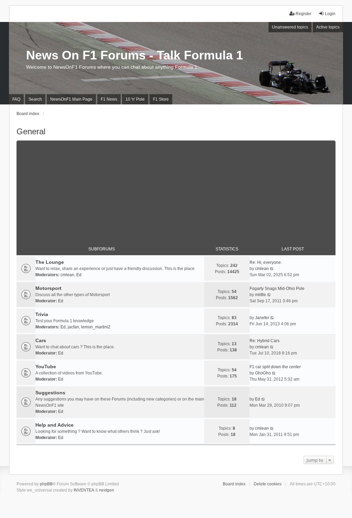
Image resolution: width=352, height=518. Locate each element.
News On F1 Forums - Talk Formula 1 (134, 55)
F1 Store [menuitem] (161, 99)
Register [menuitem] (303, 13)
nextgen (106, 490)
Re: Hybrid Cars (264, 340)
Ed (78, 274)
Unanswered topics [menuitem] (290, 27)
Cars (40, 340)
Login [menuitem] (330, 13)
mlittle (260, 294)
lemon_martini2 (95, 327)
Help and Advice (54, 425)
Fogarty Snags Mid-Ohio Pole (277, 288)
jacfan (73, 327)
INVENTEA (84, 490)
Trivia (41, 314)
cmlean (67, 274)
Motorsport (48, 288)
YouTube (45, 366)
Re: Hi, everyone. (266, 262)
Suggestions (50, 392)
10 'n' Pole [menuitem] (135, 99)
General (30, 131)
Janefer (262, 317)
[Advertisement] (176, 188)
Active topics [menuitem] (328, 27)
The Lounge (49, 262)
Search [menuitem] (35, 99)
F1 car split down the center (275, 366)
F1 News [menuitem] (109, 99)
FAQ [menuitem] (16, 99)
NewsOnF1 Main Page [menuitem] (71, 99)
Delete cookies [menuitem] (268, 484)
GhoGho (263, 373)
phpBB (46, 484)
